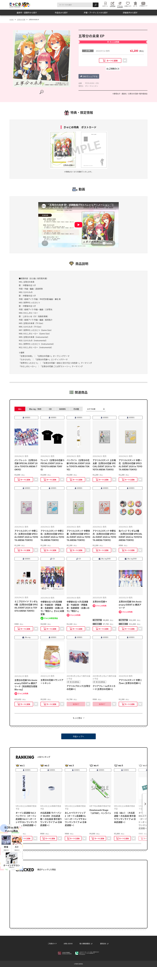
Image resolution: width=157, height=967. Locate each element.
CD (50, 409)
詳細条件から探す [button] (130, 12)
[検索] (95, 5)
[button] (88, 76)
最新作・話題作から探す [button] (27, 12)
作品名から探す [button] (61, 12)
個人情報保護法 (85, 943)
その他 (76, 409)
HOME (12, 20)
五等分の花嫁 (21, 20)
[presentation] (33, 843)
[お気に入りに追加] (125, 60)
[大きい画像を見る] (41, 92)
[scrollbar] (78, 843)
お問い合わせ (68, 943)
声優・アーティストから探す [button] (96, 12)
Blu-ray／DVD (35, 409)
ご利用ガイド (52, 943)
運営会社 (103, 943)
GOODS (62, 409)
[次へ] (145, 804)
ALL (19, 409)
